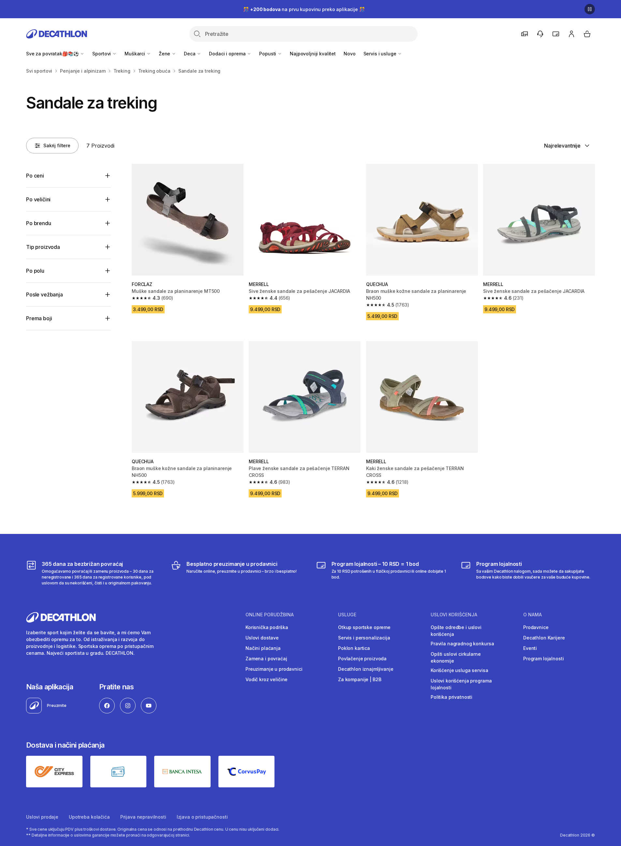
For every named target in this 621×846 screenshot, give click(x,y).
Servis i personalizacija (364, 637)
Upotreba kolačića (89, 817)
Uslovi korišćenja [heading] (454, 614)
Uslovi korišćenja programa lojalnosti (461, 684)
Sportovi (102, 53)
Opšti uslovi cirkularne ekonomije (456, 657)
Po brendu (38, 223)
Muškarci (135, 53)
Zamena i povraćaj (266, 658)
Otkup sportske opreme (364, 627)
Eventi (530, 648)
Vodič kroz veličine (266, 679)
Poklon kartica (354, 648)
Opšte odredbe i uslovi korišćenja (456, 630)
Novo (349, 53)
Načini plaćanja (263, 648)
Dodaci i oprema (228, 53)
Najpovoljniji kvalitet (313, 53)
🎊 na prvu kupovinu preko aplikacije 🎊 (303, 9)
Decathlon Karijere (544, 637)
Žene (165, 53)
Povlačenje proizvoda (362, 658)
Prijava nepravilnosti (143, 817)
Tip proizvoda (43, 247)
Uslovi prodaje (42, 817)
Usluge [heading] (347, 614)
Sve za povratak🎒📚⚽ (53, 53)
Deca (190, 53)
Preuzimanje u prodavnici (274, 669)
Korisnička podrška (266, 627)
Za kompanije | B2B (359, 679)
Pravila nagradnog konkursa (462, 643)
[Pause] (589, 9)
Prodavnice (536, 627)
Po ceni (35, 175)
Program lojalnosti (543, 658)
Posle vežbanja (44, 294)
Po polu (35, 270)
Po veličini (38, 199)
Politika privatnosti (451, 697)
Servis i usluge (380, 53)
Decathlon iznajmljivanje (365, 669)
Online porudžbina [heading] (269, 614)
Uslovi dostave (262, 637)
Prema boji (39, 318)
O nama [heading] (532, 614)
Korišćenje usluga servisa (459, 670)
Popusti (268, 53)
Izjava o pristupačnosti (202, 817)
